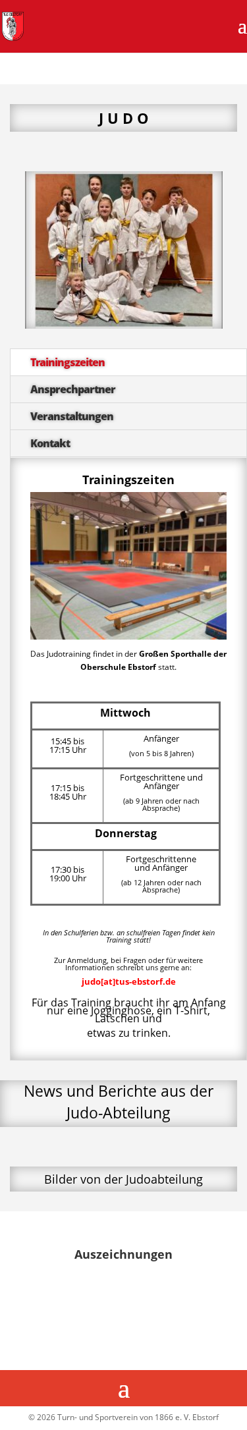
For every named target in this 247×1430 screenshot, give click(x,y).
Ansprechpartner (72, 389)
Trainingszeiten (67, 362)
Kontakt (50, 443)
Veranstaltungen (71, 416)
